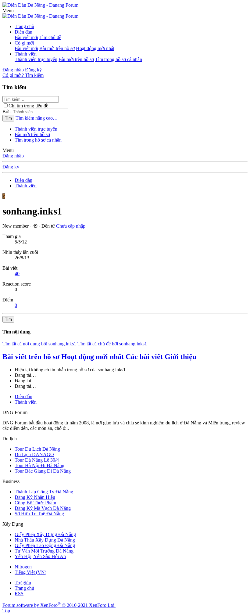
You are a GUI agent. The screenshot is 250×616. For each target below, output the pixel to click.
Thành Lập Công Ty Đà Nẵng (44, 491)
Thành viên (26, 53)
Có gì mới (24, 42)
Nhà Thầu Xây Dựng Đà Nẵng (45, 539)
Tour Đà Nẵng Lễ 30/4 (37, 460)
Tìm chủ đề (50, 37)
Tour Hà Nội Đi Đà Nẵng (39, 465)
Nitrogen (23, 566)
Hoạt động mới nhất (95, 48)
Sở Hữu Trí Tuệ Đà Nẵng (39, 513)
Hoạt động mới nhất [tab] (92, 357)
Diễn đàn (23, 31)
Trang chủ (24, 26)
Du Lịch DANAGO (34, 454)
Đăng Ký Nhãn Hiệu (35, 497)
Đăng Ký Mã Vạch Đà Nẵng (43, 508)
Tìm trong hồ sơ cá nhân (118, 59)
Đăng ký (10, 166)
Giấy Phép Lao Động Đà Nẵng (45, 545)
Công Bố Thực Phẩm (35, 502)
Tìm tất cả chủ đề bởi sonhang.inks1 (112, 343)
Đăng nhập (13, 155)
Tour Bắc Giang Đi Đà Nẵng (43, 471)
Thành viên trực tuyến (36, 59)
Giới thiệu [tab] (180, 357)
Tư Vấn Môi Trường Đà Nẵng (44, 550)
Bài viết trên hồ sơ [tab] (30, 357)
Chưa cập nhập (70, 226)
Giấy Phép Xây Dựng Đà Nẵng (45, 534)
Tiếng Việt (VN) (30, 572)
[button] (8, 10)
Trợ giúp (23, 582)
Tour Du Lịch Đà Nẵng (37, 449)
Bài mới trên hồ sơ (57, 48)
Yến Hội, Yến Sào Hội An (40, 556)
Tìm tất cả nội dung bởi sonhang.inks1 (39, 343)
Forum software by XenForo (59, 605)
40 (17, 273)
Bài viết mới (26, 37)
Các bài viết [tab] (144, 357)
